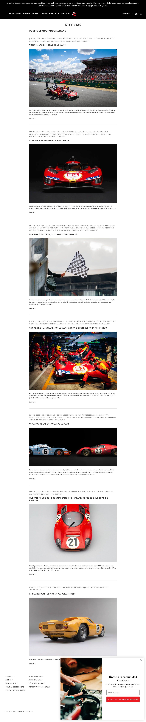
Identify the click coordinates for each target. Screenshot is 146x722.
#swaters (104, 587)
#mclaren (34, 420)
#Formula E (95, 225)
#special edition (54, 494)
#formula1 (34, 228)
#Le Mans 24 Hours (62, 41)
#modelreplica (36, 137)
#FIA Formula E (82, 225)
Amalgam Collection (26, 711)
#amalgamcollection (90, 39)
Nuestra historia (36, 676)
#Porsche (85, 41)
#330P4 (95, 415)
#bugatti (33, 41)
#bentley (111, 39)
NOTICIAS (73, 25)
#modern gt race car (100, 324)
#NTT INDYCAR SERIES (63, 230)
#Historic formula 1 (50, 228)
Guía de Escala (12, 683)
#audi (103, 39)
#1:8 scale (57, 39)
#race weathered (57, 420)
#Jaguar (104, 417)
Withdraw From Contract (40, 687)
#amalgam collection (96, 321)
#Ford (50, 41)
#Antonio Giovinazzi (39, 134)
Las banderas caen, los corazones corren (53, 234)
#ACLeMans (74, 39)
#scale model (58, 137)
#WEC (75, 230)
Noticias (9, 680)
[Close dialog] (141, 660)
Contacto (65, 14)
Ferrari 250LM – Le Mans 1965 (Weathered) (52, 594)
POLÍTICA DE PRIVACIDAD (15, 687)
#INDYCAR (64, 228)
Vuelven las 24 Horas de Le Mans (47, 45)
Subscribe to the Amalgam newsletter (123, 699)
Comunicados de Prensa (16, 690)
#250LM (88, 415)
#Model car (105, 134)
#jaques (86, 587)
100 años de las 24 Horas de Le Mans (49, 424)
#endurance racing (65, 225)
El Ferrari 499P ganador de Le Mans (49, 140)
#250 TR (81, 415)
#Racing (48, 137)
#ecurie (53, 587)
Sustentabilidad (36, 680)
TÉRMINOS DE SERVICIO (37, 683)
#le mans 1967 (84, 492)
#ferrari (42, 41)
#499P (71, 132)
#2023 (59, 321)
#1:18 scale (47, 39)
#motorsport (46, 230)
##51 (44, 321)
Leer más (32, 119)
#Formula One (108, 225)
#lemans (76, 41)
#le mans (73, 492)
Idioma (125, 14)
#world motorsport (88, 230)
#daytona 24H (48, 225)
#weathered (35, 590)
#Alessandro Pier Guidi (97, 132)
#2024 (65, 39)
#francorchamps (74, 587)
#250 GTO (73, 415)
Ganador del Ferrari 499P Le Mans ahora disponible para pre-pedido (68, 328)
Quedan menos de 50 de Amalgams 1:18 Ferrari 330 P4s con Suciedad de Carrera (68, 499)
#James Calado (65, 134)
